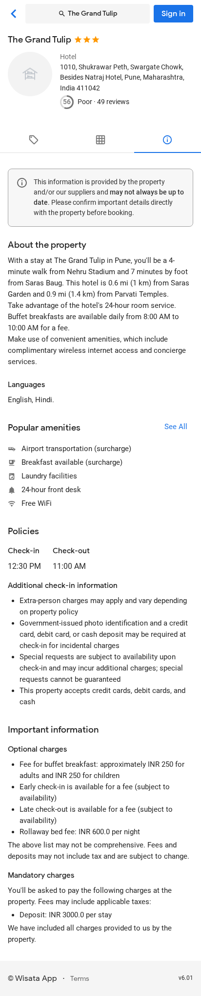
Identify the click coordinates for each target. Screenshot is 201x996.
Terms (79, 978)
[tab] (33, 140)
